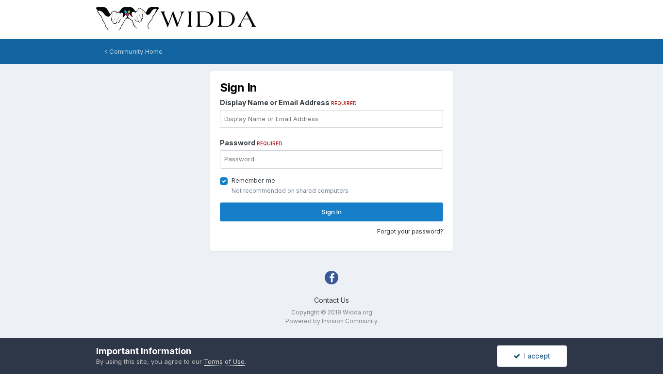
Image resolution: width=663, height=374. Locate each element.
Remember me (253, 180)
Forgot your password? (410, 231)
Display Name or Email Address (288, 102)
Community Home (135, 51)
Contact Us (331, 300)
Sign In (332, 212)
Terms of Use (224, 361)
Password (251, 143)
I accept (535, 356)
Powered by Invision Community (331, 321)
